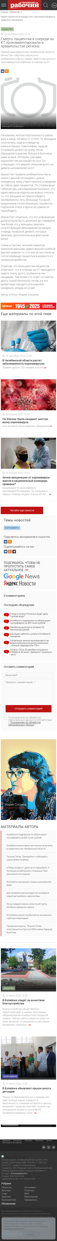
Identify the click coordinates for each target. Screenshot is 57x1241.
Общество (7, 1187)
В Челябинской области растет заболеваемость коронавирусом (23, 362)
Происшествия (9, 1200)
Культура (6, 1190)
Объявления (9, 1203)
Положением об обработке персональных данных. (24, 723)
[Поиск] (45, 5)
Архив (49, 1140)
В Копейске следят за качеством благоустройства (23, 1002)
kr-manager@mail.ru (19, 1173)
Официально (30, 1200)
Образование (31, 1196)
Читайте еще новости (22, 510)
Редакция (6, 1140)
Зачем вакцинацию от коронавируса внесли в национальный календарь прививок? (26, 481)
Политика (29, 1190)
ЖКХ (26, 1193)
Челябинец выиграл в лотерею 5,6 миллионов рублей (27, 628)
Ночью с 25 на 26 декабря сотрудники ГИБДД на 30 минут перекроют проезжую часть (31, 652)
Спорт (5, 1193)
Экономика (30, 1187)
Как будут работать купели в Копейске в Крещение (30, 635)
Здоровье (6, 1196)
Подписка (39, 1140)
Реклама (28, 1140)
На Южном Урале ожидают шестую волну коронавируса (25, 420)
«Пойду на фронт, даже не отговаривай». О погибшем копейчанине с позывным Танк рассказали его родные (28, 870)
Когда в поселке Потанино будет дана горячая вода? (29, 615)
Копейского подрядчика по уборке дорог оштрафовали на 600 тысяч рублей (30, 621)
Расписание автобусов (12, 1143)
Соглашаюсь (28, 1234)
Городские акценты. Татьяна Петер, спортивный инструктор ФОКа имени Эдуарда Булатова (29, 929)
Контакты (17, 1140)
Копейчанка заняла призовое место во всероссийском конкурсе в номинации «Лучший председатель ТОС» (29, 643)
